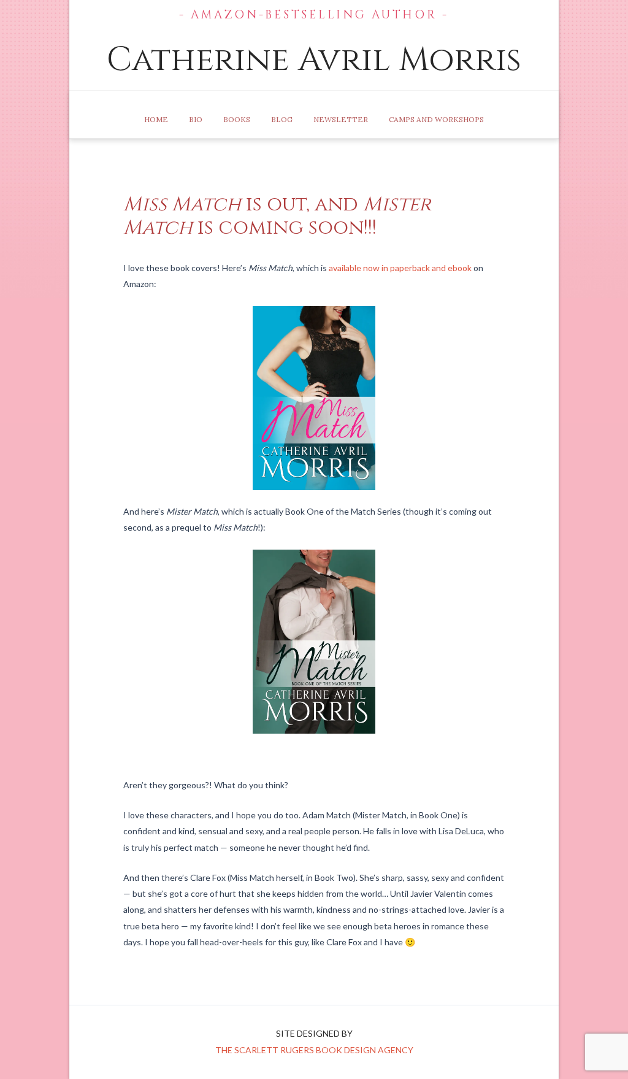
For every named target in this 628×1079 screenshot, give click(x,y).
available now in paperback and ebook (400, 268)
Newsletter (340, 119)
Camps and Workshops (436, 119)
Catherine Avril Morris (314, 59)
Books (236, 119)
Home (156, 119)
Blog (282, 119)
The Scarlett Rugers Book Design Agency (314, 1050)
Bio (195, 119)
